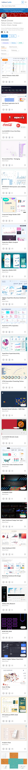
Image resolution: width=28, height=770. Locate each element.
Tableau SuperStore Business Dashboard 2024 (14, 298)
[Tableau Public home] (6, 2)
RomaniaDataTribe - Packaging (11, 159)
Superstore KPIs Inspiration (10, 325)
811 (24, 155)
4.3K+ (24, 210)
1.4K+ (24, 405)
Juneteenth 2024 (7, 492)
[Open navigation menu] (25, 2)
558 (12, 748)
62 (12, 498)
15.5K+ (23, 238)
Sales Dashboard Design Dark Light (12, 520)
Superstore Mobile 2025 (9, 270)
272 (12, 248)
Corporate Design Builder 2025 (11, 214)
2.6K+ (24, 599)
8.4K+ (24, 127)
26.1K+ (23, 710)
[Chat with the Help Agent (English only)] (22, 2)
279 (12, 81)
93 (12, 220)
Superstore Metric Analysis (10, 242)
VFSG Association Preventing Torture (13, 381)
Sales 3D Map (6, 687)
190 (12, 554)
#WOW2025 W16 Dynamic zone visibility (14, 186)
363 (12, 304)
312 (12, 470)
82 (12, 443)
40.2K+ (23, 321)
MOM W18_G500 (7, 631)
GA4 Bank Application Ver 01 (10, 103)
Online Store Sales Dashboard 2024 (12, 464)
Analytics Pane (6, 742)
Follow (4, 36)
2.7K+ (24, 488)
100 (12, 137)
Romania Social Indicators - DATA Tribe (13, 409)
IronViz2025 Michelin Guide (10, 437)
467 (24, 182)
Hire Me (13, 36)
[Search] (2, 6)
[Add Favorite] (25, 82)
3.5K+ (24, 377)
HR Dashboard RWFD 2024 (10, 715)
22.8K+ (23, 349)
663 (24, 99)
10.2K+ (23, 683)
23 (12, 165)
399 (12, 721)
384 (12, 359)
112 (12, 387)
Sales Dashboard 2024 (8, 548)
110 (12, 665)
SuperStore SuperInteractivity (11, 353)
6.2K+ (24, 572)
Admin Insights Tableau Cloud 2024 (12, 659)
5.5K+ (24, 516)
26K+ (24, 294)
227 (12, 693)
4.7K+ (24, 655)
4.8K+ (24, 433)
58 (12, 415)
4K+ (24, 266)
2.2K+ (24, 544)
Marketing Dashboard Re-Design (11, 576)
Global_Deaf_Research (8, 603)
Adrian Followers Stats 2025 (10, 75)
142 (12, 276)
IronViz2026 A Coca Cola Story (11, 131)
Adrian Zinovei (5, 77)
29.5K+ (23, 460)
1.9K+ (24, 627)
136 (12, 582)
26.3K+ (23, 738)
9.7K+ (24, 71)
